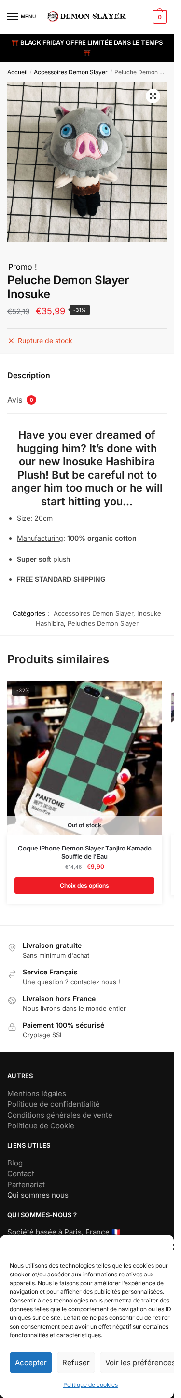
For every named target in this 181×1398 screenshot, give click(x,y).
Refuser (76, 1362)
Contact (20, 1173)
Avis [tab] (20, 400)
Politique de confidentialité (53, 1104)
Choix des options (84, 885)
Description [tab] (28, 375)
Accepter (31, 1362)
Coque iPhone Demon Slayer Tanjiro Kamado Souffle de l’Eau (85, 852)
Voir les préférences (140, 1362)
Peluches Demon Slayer (103, 623)
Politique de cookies (90, 1384)
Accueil (17, 72)
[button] (153, 96)
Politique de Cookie (40, 1125)
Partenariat (26, 1184)
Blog (15, 1162)
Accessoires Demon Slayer (71, 72)
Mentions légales (36, 1093)
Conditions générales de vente (59, 1115)
